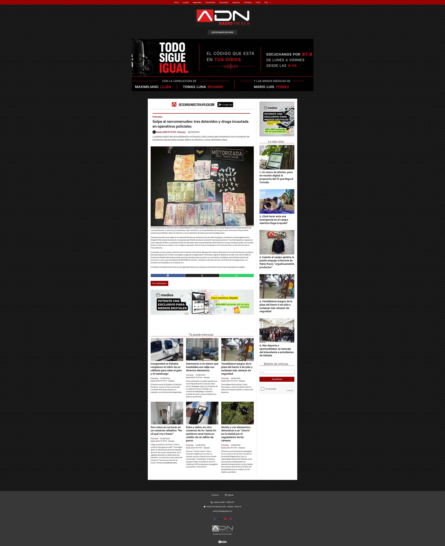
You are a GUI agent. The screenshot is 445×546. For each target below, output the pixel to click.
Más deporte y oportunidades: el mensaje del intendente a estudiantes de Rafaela (276, 350)
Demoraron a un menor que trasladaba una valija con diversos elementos (202, 367)
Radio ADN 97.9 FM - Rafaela (171, 132)
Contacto (215, 495)
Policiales (248, 2)
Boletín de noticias (276, 363)
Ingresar (230, 495)
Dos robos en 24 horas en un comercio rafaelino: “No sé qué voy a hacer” (166, 430)
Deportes (236, 2)
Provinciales (210, 2)
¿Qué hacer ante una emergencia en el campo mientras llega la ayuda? (273, 219)
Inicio (176, 2)
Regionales (197, 2)
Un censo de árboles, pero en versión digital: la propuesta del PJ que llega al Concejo (276, 177)
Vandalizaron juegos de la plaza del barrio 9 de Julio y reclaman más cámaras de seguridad (237, 369)
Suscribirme (277, 379)
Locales (186, 2)
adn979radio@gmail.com (222, 511)
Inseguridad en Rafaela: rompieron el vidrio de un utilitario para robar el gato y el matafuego (166, 369)
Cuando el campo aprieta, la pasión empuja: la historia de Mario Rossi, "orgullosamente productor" (276, 262)
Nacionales (223, 2)
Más (266, 2)
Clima (258, 2)
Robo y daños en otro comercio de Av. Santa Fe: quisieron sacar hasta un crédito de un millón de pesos (201, 434)
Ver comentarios (159, 283)
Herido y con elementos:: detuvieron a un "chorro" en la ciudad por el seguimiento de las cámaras (236, 434)
